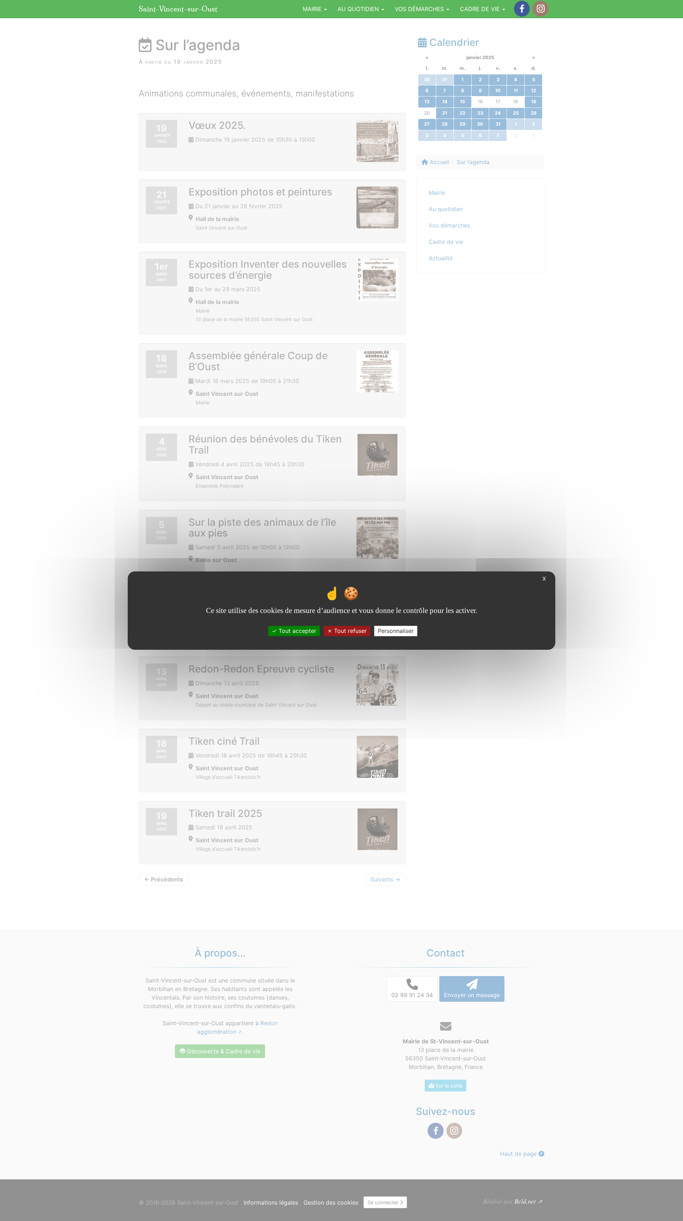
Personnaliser (396, 630)
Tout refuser (349, 630)
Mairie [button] (313, 8)
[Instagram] (540, 9)
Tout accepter (296, 630)
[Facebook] (522, 9)
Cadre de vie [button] (481, 8)
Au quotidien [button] (359, 8)
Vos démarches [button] (420, 8)
